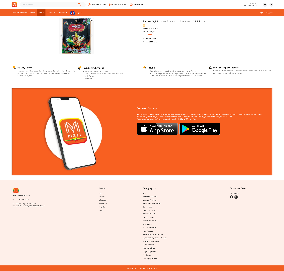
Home (32, 12)
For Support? (253, 3)
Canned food (147, 207)
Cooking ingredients (150, 258)
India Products (148, 231)
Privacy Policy (138, 5)
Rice (144, 193)
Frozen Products (149, 248)
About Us (51, 12)
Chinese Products (149, 217)
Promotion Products (150, 197)
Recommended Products (152, 203)
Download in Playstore (119, 5)
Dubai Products (148, 245)
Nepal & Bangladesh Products (153, 234)
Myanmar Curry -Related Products (155, 238)
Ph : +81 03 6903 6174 (20, 199)
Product (41, 12)
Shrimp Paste (147, 224)
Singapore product (149, 251)
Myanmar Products (150, 200)
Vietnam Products (149, 214)
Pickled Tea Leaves (150, 221)
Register (269, 12)
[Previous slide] (61, 35)
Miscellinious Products (151, 241)
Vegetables (147, 255)
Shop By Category (19, 12)
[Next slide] (91, 35)
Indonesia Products (150, 227)
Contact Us (62, 12)
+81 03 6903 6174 (250, 5)
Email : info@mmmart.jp (21, 195)
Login (261, 12)
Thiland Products (149, 210)
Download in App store (98, 5)
